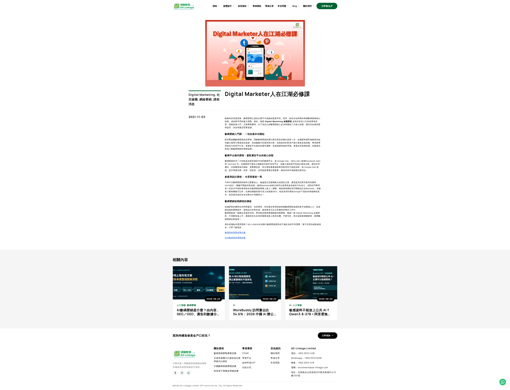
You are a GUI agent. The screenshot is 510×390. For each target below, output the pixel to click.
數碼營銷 (191, 305)
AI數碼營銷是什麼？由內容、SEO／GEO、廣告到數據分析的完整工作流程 (198, 314)
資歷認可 (227, 6)
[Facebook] (175, 373)
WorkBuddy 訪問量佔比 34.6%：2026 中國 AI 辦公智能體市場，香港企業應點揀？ (253, 316)
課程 (215, 6)
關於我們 (307, 6)
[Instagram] (182, 373)
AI (234, 305)
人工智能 (181, 305)
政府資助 (242, 6)
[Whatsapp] (188, 373)
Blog (294, 6)
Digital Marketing (202, 95)
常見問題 (282, 6)
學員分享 (269, 6)
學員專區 (257, 6)
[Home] (184, 5)
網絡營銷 (205, 99)
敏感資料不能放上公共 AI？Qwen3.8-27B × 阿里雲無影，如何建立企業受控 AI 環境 (310, 316)
